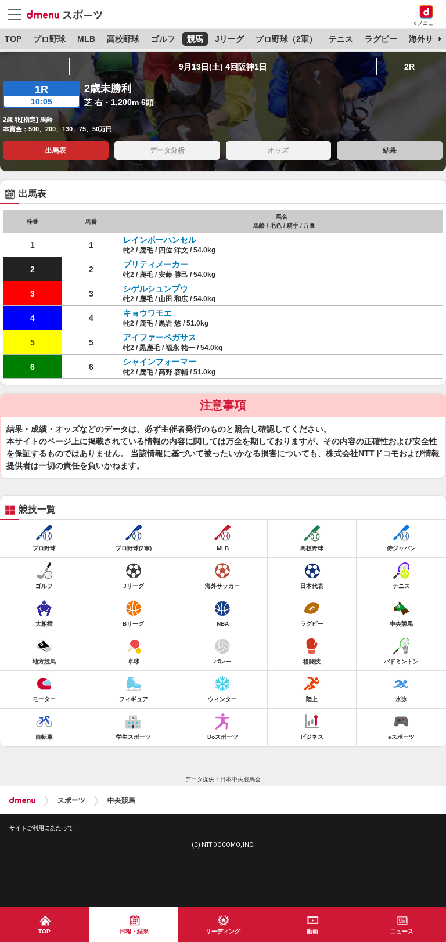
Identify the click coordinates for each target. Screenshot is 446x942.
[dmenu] (22, 800)
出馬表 (55, 150)
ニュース (401, 931)
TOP (13, 39)
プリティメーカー (155, 264)
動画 (312, 931)
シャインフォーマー (159, 361)
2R (409, 66)
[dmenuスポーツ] (69, 14)
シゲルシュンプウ (155, 288)
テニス (341, 39)
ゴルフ (163, 39)
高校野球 (123, 39)
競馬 (195, 39)
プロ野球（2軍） (286, 39)
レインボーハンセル (159, 239)
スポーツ (71, 800)
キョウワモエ (147, 312)
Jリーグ (229, 39)
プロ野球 (49, 39)
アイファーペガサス (159, 337)
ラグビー (381, 39)
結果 (390, 150)
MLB (86, 39)
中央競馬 (121, 800)
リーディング (223, 931)
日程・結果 (134, 931)
